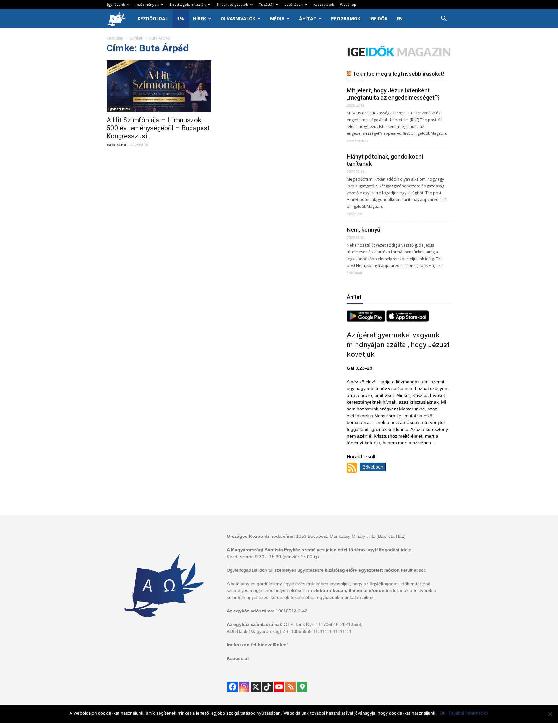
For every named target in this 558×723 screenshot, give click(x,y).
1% (180, 19)
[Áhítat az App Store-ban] (407, 320)
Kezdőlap (115, 38)
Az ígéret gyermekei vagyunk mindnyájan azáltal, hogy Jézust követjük (398, 344)
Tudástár (266, 4)
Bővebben (372, 467)
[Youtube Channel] (279, 687)
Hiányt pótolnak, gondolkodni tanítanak (385, 160)
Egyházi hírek (119, 109)
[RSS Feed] (290, 687)
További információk (469, 713)
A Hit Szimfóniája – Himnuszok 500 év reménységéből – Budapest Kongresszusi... (158, 128)
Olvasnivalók (238, 19)
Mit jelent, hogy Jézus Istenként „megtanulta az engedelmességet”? (393, 94)
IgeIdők (378, 19)
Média (277, 19)
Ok (442, 713)
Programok (345, 19)
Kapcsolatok (323, 4)
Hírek (199, 19)
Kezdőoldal (153, 19)
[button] (443, 19)
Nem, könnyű (363, 229)
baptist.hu (116, 144)
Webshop (348, 4)
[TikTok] (267, 687)
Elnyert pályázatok (232, 4)
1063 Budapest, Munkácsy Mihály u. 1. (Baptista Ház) (351, 536)
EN (400, 19)
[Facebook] (232, 687)
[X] (256, 687)
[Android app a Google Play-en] (366, 320)
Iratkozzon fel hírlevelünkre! (257, 644)
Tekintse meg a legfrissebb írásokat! (398, 73)
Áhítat (307, 19)
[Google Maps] (302, 687)
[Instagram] (244, 687)
